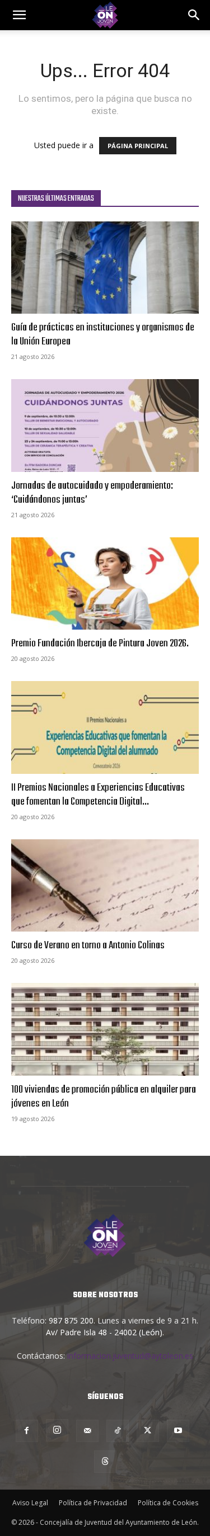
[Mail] (87, 1431)
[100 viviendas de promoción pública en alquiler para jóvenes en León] (105, 1029)
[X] (148, 1431)
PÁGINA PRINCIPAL (138, 145)
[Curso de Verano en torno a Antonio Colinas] (105, 885)
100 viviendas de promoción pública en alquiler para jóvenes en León (103, 1096)
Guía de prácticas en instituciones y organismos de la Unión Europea (102, 334)
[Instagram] (57, 1430)
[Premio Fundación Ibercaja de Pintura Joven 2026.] (105, 583)
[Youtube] (178, 1431)
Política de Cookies (168, 1502)
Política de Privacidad (93, 1502)
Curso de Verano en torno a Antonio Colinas (88, 945)
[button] (194, 15)
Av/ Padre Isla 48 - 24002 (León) (104, 1332)
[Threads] (105, 1461)
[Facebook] (27, 1431)
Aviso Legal (30, 1502)
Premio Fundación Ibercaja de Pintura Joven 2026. (100, 643)
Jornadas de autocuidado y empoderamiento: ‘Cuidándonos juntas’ (92, 493)
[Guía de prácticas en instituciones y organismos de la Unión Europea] (105, 267)
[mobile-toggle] (19, 15)
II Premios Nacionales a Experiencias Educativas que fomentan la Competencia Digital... (98, 794)
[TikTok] (117, 1431)
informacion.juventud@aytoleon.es (130, 1355)
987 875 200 (71, 1320)
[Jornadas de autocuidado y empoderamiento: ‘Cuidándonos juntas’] (105, 425)
